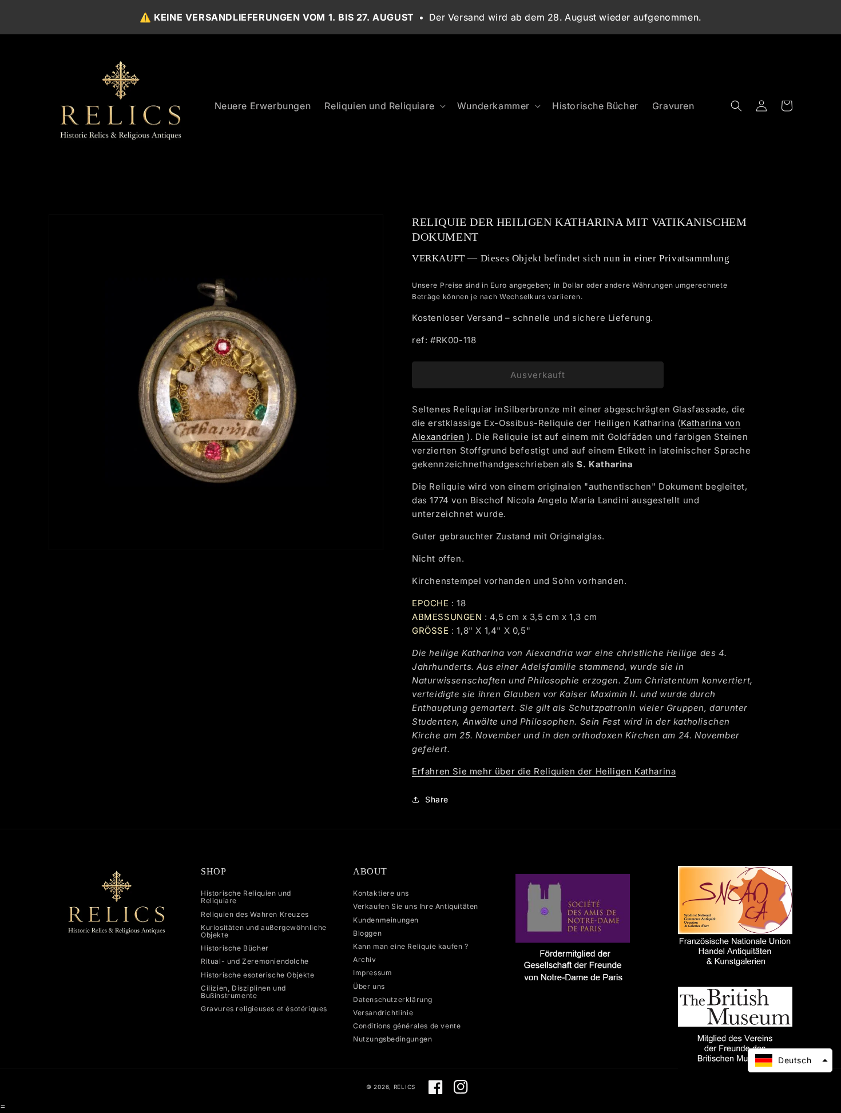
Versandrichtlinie (383, 1012)
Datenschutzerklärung (393, 999)
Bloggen (367, 933)
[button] (384, 106)
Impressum (372, 972)
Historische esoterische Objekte (258, 975)
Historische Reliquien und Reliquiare (246, 897)
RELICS (404, 1086)
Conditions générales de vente (407, 1025)
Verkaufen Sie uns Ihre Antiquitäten (415, 906)
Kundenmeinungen (386, 920)
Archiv (364, 959)
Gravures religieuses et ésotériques (264, 1008)
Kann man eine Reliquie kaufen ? (411, 946)
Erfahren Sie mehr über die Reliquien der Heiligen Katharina (544, 771)
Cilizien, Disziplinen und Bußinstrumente (243, 992)
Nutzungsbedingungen (392, 1039)
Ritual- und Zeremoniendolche (255, 961)
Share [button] (437, 799)
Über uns (369, 986)
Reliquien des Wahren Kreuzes (255, 914)
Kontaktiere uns (381, 893)
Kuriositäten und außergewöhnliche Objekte (264, 931)
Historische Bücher (235, 948)
